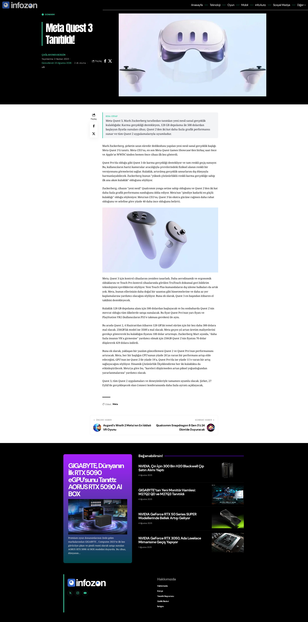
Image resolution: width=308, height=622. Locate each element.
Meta (115, 404)
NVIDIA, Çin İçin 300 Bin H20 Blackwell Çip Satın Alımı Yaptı (171, 468)
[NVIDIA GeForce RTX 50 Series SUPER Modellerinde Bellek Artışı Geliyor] (228, 518)
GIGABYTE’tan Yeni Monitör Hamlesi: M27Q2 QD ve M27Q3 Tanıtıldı (167, 492)
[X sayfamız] (70, 593)
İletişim (160, 606)
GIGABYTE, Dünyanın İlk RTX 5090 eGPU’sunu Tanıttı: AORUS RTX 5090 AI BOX (96, 479)
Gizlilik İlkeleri (163, 601)
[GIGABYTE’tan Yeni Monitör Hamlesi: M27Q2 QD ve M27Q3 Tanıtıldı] (228, 494)
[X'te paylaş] (110, 61)
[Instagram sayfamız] (78, 593)
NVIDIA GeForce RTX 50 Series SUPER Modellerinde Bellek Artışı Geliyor (167, 516)
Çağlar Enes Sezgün (53, 54)
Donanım (50, 14)
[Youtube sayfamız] (85, 593)
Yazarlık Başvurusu (165, 596)
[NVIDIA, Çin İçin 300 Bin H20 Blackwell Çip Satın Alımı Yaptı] (228, 470)
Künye (160, 591)
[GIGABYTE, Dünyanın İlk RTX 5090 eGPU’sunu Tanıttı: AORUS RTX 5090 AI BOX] (97, 516)
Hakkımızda (162, 586)
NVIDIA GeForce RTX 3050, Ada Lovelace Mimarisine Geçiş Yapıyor (169, 540)
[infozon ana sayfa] (19, 5)
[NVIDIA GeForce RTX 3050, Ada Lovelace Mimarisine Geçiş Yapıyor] (228, 542)
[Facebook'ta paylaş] (105, 61)
